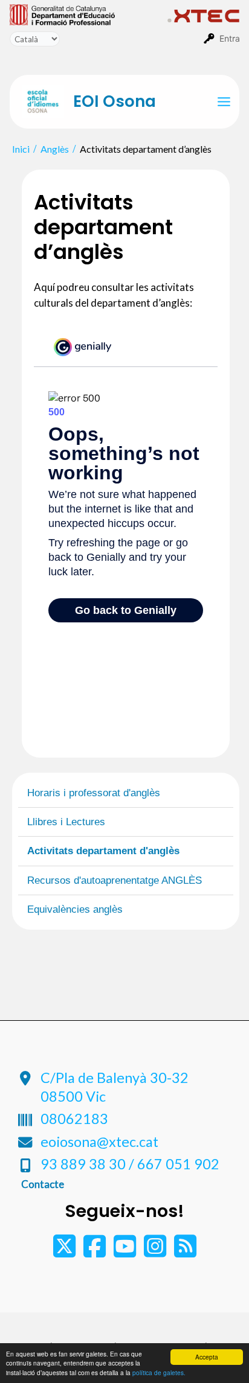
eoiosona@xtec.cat (99, 1141)
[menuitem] (88, 14)
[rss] (185, 1251)
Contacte (42, 1184)
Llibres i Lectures (66, 822)
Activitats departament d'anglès (103, 851)
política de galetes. (159, 1372)
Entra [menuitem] (229, 38)
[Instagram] (156, 1251)
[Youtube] (126, 1251)
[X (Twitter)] (65, 1251)
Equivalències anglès (75, 909)
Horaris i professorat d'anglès (93, 793)
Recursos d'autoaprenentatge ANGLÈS (114, 880)
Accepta (206, 1356)
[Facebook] (95, 1251)
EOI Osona (114, 101)
